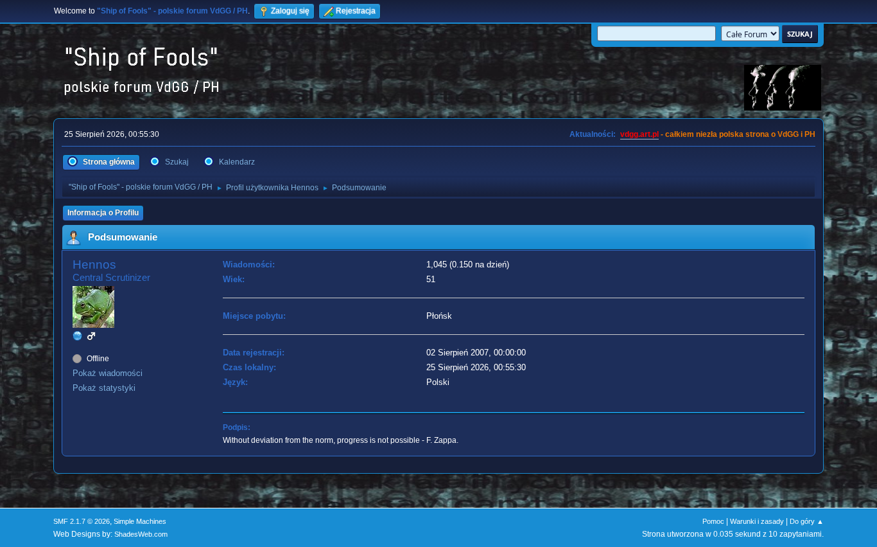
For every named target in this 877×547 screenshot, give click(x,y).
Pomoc (713, 521)
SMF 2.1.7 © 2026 (81, 521)
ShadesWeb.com (141, 534)
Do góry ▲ (807, 521)
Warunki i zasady (757, 521)
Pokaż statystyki (104, 388)
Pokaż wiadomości (108, 373)
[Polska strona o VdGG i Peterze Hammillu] (78, 336)
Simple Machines (140, 521)
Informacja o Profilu (103, 212)
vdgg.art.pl (639, 134)
